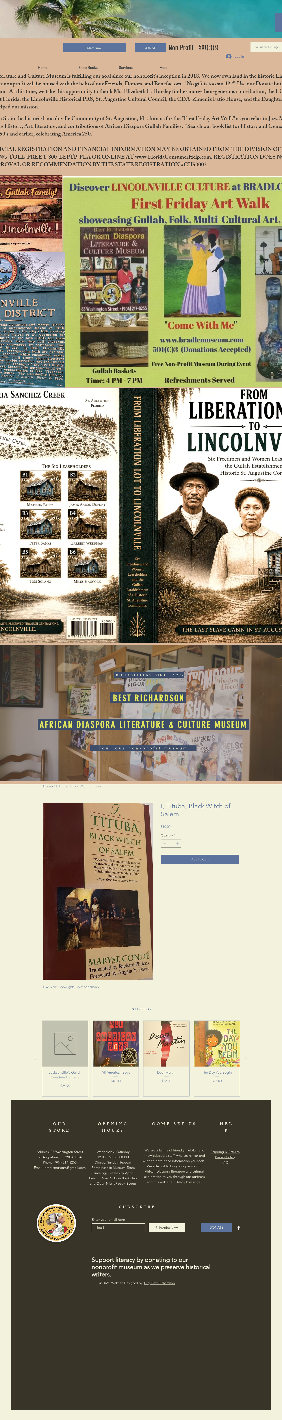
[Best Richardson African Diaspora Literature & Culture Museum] (238, 1227)
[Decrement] (164, 843)
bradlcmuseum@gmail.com (65, 1168)
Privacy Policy (225, 1157)
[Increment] (177, 843)
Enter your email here (108, 1219)
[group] (141, 1058)
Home (48, 786)
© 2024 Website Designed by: (137, 1283)
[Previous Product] (35, 1058)
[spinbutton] (171, 843)
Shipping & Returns (224, 1152)
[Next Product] (246, 1058)
